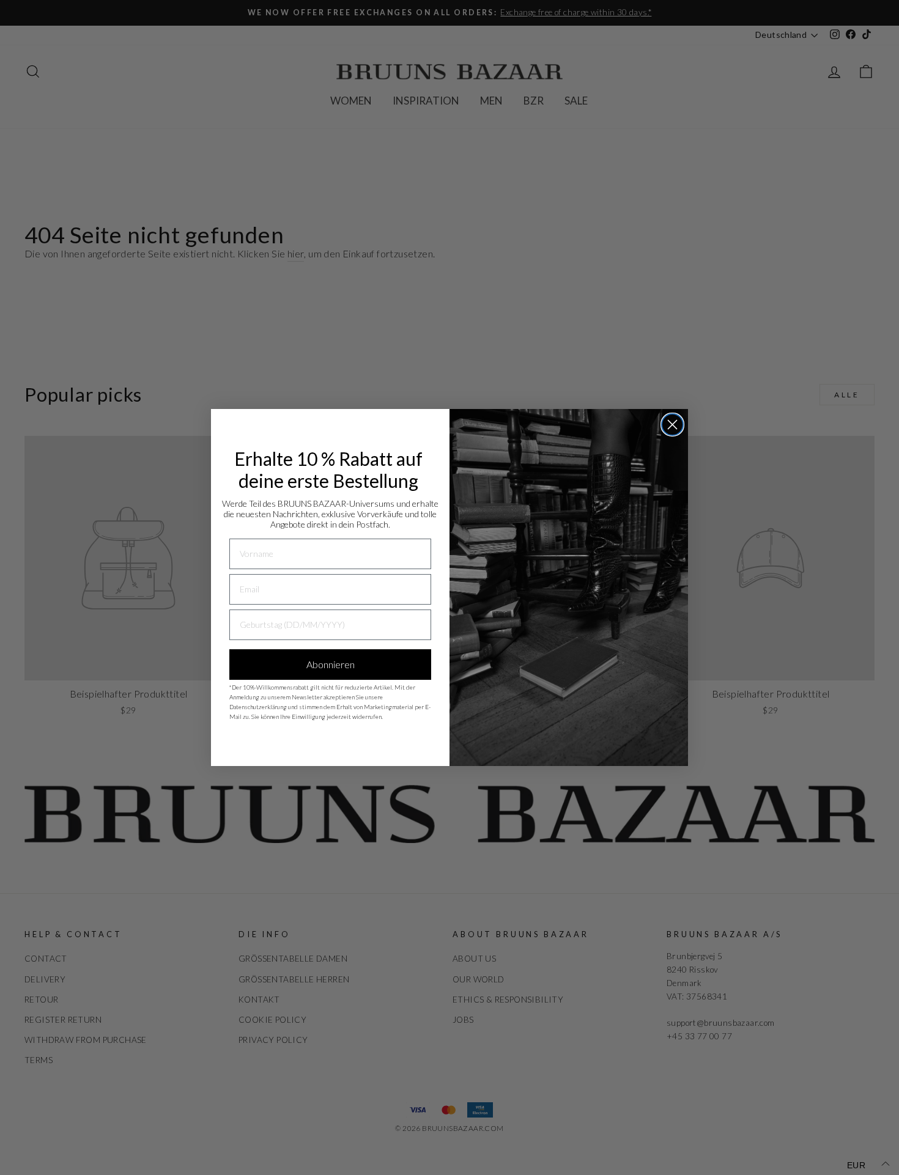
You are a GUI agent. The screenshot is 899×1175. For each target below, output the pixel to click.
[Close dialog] (672, 424)
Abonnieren (330, 664)
